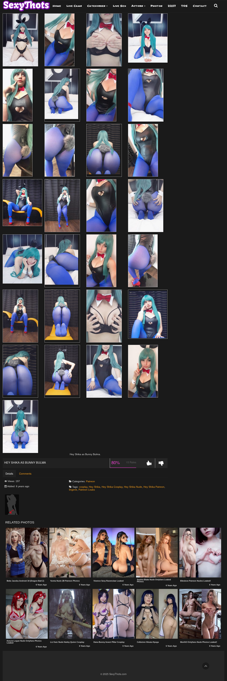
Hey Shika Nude (133, 486)
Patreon (90, 481)
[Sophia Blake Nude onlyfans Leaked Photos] (157, 552)
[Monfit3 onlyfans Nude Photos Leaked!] (200, 614)
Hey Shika (94, 486)
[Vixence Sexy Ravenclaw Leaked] (113, 553)
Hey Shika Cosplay (112, 486)
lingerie (73, 489)
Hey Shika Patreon (153, 486)
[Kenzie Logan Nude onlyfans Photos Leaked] (27, 614)
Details (9, 473)
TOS (184, 6)
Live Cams (74, 6)
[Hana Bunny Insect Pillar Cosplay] (113, 614)
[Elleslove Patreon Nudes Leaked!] (200, 553)
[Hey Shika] (12, 504)
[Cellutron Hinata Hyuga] (157, 614)
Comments (25, 473)
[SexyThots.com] (26, 4)
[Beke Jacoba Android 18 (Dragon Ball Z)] (27, 553)
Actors (137, 6)
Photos (156, 6)
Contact (200, 6)
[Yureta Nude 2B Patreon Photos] (70, 553)
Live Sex (119, 6)
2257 (172, 6)
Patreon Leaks (87, 489)
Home (57, 6)
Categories (96, 6)
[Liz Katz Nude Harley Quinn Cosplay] (70, 614)
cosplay (83, 486)
